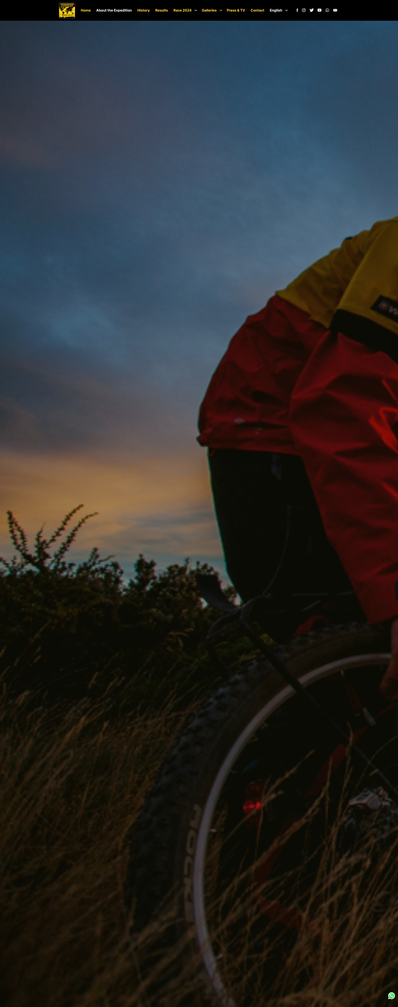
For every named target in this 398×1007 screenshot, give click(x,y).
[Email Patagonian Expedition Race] (335, 11)
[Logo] (67, 10)
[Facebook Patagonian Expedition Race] (297, 11)
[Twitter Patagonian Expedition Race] (312, 11)
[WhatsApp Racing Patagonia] (327, 11)
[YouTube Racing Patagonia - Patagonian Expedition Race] (319, 11)
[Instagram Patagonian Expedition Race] (304, 11)
